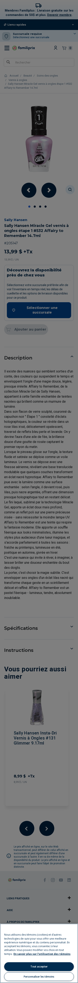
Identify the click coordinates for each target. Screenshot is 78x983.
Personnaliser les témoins (39, 976)
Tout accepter (39, 966)
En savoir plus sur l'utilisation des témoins (42, 954)
